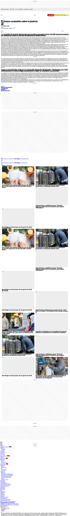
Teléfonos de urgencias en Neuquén (9, 504)
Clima (2, 466)
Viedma (31, 9)
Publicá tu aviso (4, 497)
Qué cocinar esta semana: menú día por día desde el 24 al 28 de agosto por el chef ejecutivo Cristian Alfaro (18, 186)
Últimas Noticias (5, 447)
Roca (16, 9)
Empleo (2, 496)
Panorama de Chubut (6, 476)
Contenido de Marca (5, 485)
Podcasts (2, 481)
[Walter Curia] (2, 22)
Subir (3, 510)
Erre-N (3, 461)
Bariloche (21, 9)
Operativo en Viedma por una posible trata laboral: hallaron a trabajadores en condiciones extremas (51, 332)
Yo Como (3, 470)
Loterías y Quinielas (5, 499)
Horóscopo (3, 467)
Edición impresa (4, 486)
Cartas (2, 478)
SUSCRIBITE (60, 15)
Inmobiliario (3, 483)
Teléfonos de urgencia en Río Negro (9, 503)
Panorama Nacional (6, 477)
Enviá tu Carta (4, 479)
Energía (2, 451)
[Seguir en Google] (1, 32)
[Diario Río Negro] (35, 15)
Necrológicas (3, 498)
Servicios (2, 454)
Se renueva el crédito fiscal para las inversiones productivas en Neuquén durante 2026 (50, 185)
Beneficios (3, 507)
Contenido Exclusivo (5, 484)
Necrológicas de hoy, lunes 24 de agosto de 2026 (17, 227)
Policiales (2, 480)
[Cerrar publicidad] (1, 442)
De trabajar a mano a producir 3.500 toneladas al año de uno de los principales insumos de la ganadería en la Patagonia (51, 377)
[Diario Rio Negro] (1, 512)
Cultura (2, 460)
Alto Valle (2, 489)
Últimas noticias (5, 9)
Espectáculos (4, 463)
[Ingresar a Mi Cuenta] (68, 15)
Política (2, 448)
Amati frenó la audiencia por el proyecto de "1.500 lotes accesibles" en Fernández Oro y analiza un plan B (52, 311)
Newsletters (4, 456)
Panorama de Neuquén (7, 474)
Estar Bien (4, 464)
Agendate (4, 458)
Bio (2, 468)
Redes (1, 457)
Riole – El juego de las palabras (8, 501)
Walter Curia (6, 25)
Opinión (3, 20)
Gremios (3, 449)
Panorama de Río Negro (7, 475)
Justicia (3, 450)
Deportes (2, 459)
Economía (2, 452)
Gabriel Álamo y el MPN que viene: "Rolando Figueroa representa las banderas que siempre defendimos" (50, 207)
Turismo (2, 453)
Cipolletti (26, 9)
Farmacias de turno (5, 500)
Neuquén (12, 9)
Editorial (3, 473)
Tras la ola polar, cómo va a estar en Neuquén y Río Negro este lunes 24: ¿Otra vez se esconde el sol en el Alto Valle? (17, 332)
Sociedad (2, 465)
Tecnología (3, 469)
